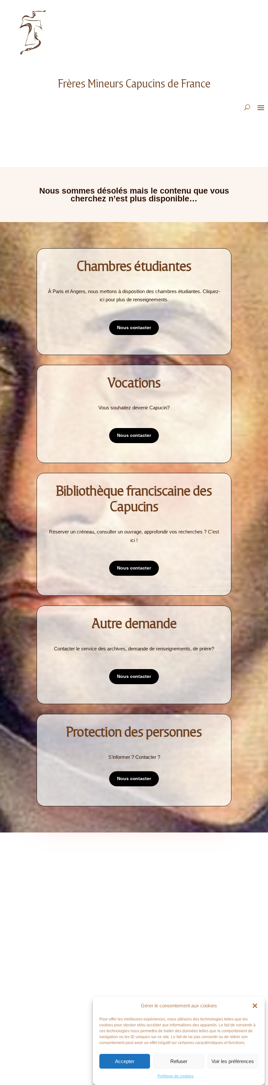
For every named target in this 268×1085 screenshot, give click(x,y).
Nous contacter (134, 327)
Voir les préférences (232, 1061)
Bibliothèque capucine (163, 882)
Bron (43, 943)
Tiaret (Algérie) (55, 1002)
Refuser (178, 1061)
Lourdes (47, 983)
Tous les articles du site (166, 862)
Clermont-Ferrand (58, 963)
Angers (46, 934)
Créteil (46, 973)
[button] (255, 1005)
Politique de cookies (175, 1076)
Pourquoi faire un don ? (165, 934)
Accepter (124, 1061)
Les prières (50, 882)
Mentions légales (57, 901)
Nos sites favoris (157, 891)
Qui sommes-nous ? (58, 862)
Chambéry (48, 953)
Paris (43, 993)
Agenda (147, 872)
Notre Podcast (54, 872)
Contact (47, 891)
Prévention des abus (161, 943)
